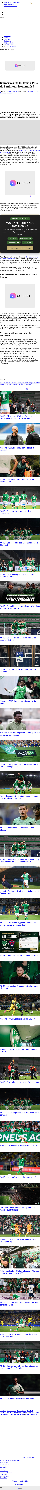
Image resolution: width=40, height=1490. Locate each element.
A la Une (31, 91)
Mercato (6, 37)
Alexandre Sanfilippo (12, 91)
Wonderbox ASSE (31, 1414)
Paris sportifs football (17, 1414)
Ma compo (7, 36)
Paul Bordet (3, 1469)
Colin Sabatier (4, 1474)
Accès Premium (10, 46)
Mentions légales (9, 4)
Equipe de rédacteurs (10, 6)
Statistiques (7, 41)
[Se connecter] (31, 3)
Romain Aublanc (4, 1462)
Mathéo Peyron (4, 1471)
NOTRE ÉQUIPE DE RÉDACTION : (10, 1460)
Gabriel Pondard (4, 1476)
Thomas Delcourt (4, 1464)
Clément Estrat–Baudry (6, 1472)
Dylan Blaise (3, 1478)
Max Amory (3, 1465)
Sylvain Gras (3, 1467)
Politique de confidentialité (12, 2)
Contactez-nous (8, 44)
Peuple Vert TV (8, 43)
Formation (7, 39)
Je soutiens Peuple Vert (20, 248)
